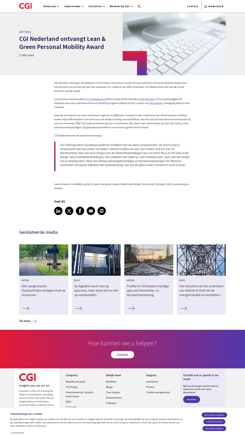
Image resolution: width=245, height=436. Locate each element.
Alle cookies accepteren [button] (214, 415)
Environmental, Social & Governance (79, 394)
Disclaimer (152, 381)
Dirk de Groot (147, 99)
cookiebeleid (17, 432)
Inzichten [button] (95, 6)
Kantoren (71, 407)
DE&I (68, 401)
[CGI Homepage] (25, 6)
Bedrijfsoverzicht (75, 381)
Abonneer (191, 399)
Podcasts (111, 403)
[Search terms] (139, 7)
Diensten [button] (50, 6)
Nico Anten (156, 103)
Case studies (113, 392)
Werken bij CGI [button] (120, 6)
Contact (192, 6)
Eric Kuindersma (96, 99)
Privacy (150, 387)
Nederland (215, 6)
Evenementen (114, 397)
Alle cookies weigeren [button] (214, 428)
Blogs (109, 387)
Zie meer (24, 321)
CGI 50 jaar (72, 387)
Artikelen (111, 381)
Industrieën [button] (72, 6)
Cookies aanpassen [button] (214, 421)
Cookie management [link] (158, 392)
